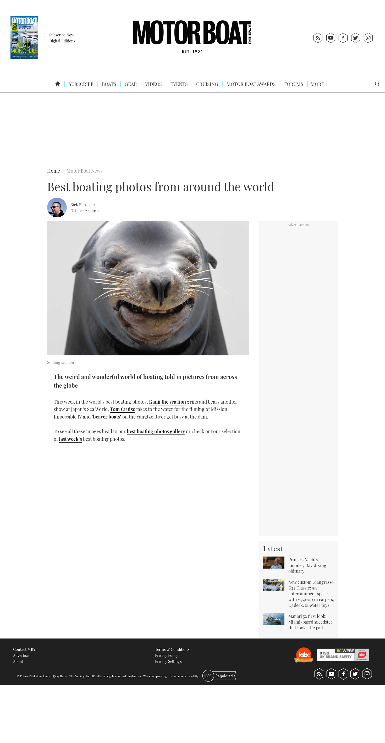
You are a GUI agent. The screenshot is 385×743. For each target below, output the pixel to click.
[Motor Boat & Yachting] (192, 37)
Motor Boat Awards (251, 84)
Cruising (206, 84)
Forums (293, 84)
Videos (153, 84)
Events (178, 84)
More (318, 84)
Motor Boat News (85, 171)
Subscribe (81, 84)
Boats (108, 84)
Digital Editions (61, 40)
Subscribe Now (61, 34)
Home (53, 171)
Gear (130, 84)
